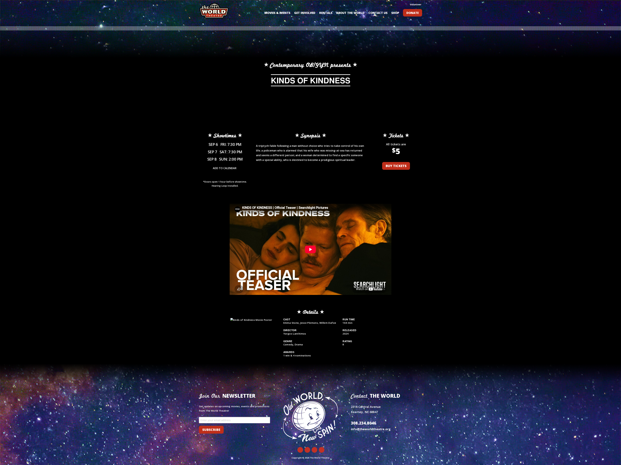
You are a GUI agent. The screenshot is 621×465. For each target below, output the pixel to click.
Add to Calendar (224, 168)
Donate (412, 13)
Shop (395, 13)
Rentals (325, 13)
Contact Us (377, 13)
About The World (350, 13)
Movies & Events (277, 13)
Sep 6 (225, 144)
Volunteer (415, 4)
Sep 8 (225, 159)
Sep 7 (225, 151)
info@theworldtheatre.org (371, 429)
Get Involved (304, 13)
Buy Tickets (396, 166)
